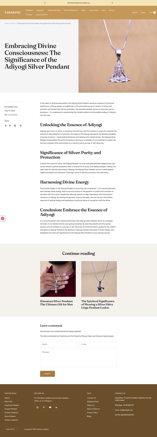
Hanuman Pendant (12, 405)
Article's (13, 23)
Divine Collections (71, 10)
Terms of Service (102, 336)
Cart (152, 12)
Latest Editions (42, 15)
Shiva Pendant (10, 416)
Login (143, 12)
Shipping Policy (93, 402)
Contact (29, 15)
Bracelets (40, 10)
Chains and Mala (54, 10)
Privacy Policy (86, 336)
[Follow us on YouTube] (50, 407)
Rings (83, 10)
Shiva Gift (8, 402)
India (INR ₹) (10, 429)
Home (7, 23)
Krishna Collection (11, 413)
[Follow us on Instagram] (37, 407)
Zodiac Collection (11, 420)
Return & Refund (93, 409)
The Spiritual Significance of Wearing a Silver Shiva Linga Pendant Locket (97, 304)
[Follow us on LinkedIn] (56, 407)
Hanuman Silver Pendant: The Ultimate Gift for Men (56, 302)
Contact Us (91, 398)
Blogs (89, 416)
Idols (104, 10)
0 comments (12, 115)
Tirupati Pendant (11, 409)
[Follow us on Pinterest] (44, 407)
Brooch (112, 10)
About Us (90, 405)
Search (134, 12)
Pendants (29, 10)
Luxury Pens (93, 10)
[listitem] (5, 126)
